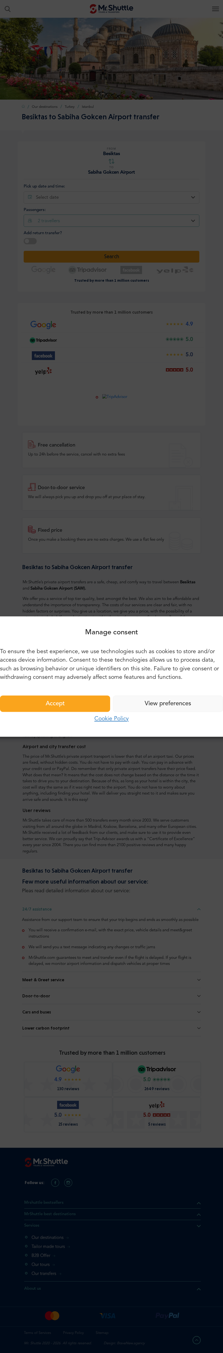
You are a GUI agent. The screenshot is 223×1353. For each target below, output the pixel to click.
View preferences (168, 704)
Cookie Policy (111, 719)
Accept (55, 704)
